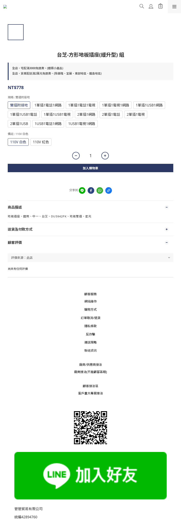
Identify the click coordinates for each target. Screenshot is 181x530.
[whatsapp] (99, 190)
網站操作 (90, 301)
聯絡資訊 (90, 350)
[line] (82, 190)
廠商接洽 (80, 372)
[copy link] (108, 190)
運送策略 (90, 342)
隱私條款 (90, 326)
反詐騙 (90, 334)
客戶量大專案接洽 (90, 393)
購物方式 (90, 309)
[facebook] (91, 190)
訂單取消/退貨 (90, 318)
